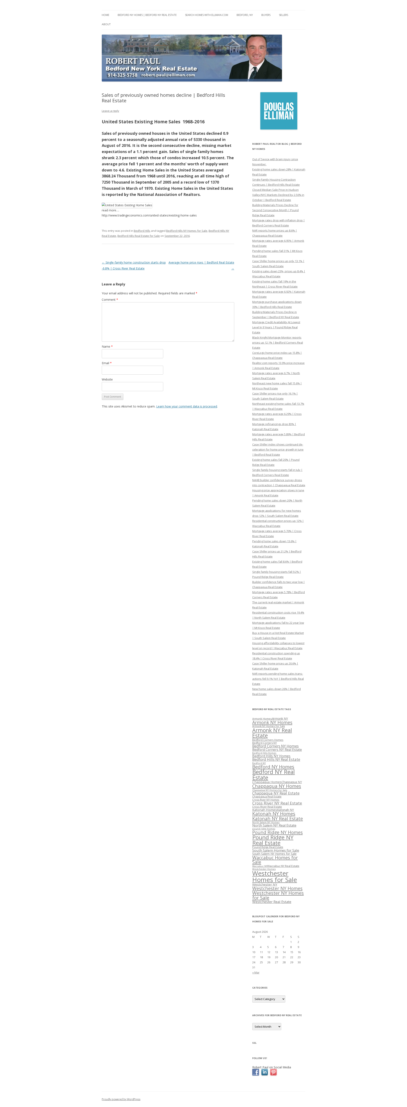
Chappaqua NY (292, 782)
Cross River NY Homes (265, 800)
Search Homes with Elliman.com (206, 15)
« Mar (255, 972)
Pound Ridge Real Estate (267, 847)
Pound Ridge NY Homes (277, 832)
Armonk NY (280, 718)
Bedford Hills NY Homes (271, 756)
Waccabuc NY (259, 866)
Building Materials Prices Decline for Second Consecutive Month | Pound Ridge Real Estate (275, 210)
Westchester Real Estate (271, 901)
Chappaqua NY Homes (276, 786)
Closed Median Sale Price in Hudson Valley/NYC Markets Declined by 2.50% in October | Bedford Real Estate (278, 195)
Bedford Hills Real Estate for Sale (138, 236)
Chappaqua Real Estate (267, 796)
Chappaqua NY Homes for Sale (269, 790)
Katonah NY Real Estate (277, 818)
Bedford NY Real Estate (273, 774)
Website (107, 379)
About (106, 24)
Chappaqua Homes (267, 782)
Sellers (283, 15)
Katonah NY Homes (273, 813)
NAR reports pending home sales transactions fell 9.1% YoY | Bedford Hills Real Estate (278, 679)
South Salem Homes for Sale (275, 850)
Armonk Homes (262, 719)
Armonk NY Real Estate (272, 732)
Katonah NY (285, 810)
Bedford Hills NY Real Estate (276, 759)
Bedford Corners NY (264, 743)
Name (107, 346)
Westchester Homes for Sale (274, 876)
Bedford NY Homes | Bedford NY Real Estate (147, 15)
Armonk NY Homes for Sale (268, 726)
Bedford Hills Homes (264, 752)
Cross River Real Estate (267, 807)
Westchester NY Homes (277, 888)
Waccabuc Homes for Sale (275, 859)
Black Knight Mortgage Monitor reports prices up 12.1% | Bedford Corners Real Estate (277, 343)
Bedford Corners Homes (267, 740)
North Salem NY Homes (265, 822)
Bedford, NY (245, 15)
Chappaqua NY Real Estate (276, 793)
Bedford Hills (142, 231)
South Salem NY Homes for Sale (274, 854)
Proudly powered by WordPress (121, 1099)
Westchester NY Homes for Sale (278, 895)
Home (105, 15)
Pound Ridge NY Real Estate (272, 840)
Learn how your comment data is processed (186, 406)
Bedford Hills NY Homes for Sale (186, 231)
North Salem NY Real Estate (274, 825)
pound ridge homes (263, 828)
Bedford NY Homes (273, 766)
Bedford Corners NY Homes (275, 746)
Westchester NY (264, 884)
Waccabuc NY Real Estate (283, 866)
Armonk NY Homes (272, 722)
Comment (110, 300)
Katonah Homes (264, 810)
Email (107, 363)
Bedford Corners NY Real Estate (277, 749)
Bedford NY (259, 763)
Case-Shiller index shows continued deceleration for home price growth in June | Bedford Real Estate (278, 450)
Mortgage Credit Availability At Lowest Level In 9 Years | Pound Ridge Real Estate (276, 327)
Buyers (265, 15)
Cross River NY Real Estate (277, 803)
